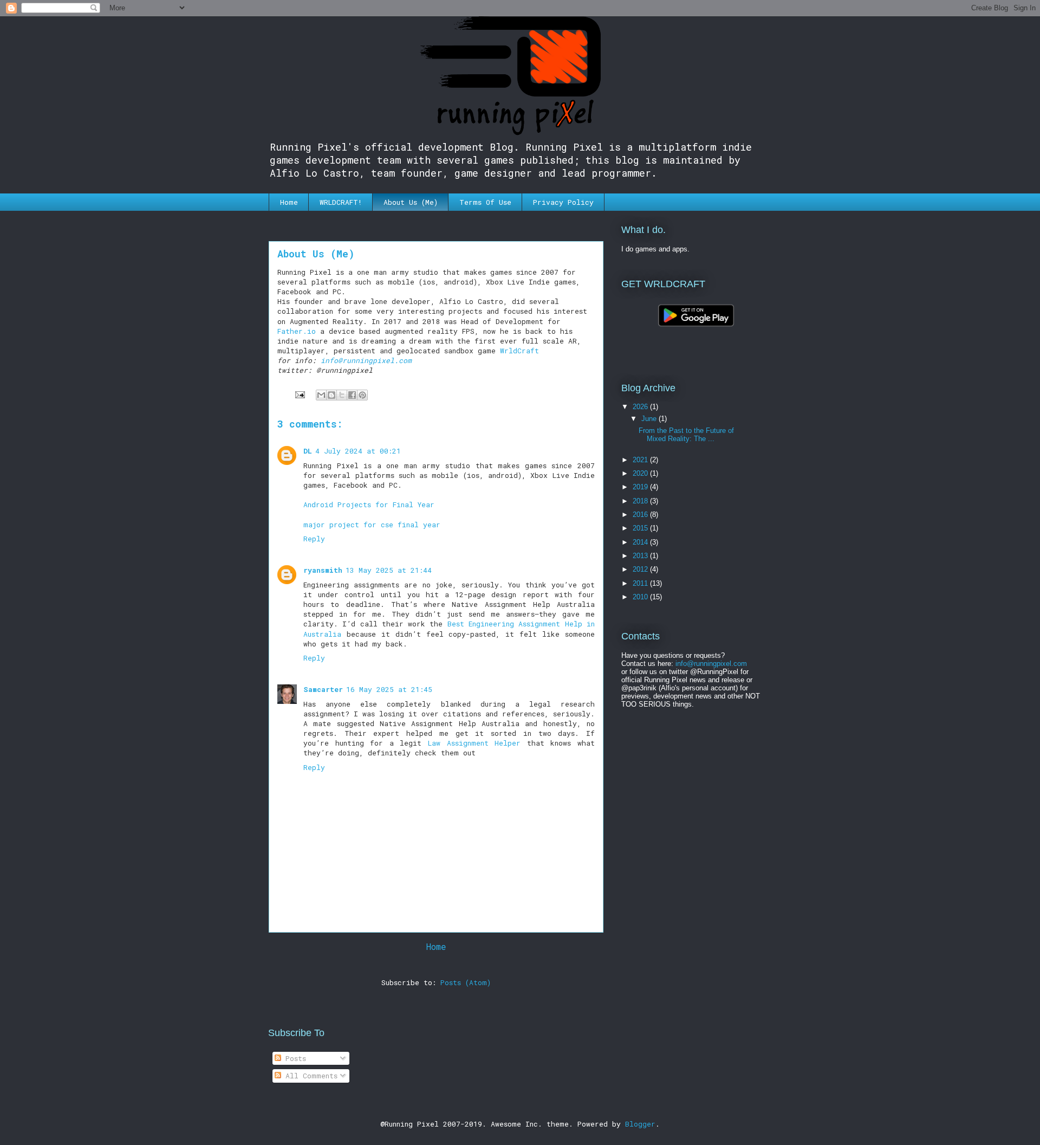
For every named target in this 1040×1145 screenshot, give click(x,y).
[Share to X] (341, 395)
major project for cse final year (371, 524)
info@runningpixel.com (366, 360)
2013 (641, 556)
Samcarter (323, 689)
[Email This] (321, 395)
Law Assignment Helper (474, 743)
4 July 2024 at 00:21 (358, 451)
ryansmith (322, 570)
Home (289, 202)
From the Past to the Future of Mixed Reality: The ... (686, 434)
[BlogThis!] (331, 395)
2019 (641, 487)
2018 (641, 501)
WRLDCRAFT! (341, 202)
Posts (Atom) (465, 982)
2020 (641, 473)
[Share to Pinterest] (362, 395)
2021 (641, 460)
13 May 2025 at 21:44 (389, 570)
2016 (641, 514)
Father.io (296, 331)
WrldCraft (519, 350)
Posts (293, 1058)
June (650, 419)
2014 (641, 542)
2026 (641, 407)
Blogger (640, 1124)
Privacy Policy (563, 202)
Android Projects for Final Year (368, 504)
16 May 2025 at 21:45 (389, 689)
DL (307, 451)
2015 (641, 528)
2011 (641, 583)
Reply (314, 539)
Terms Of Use (485, 202)
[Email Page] (300, 394)
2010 (641, 597)
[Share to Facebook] (352, 395)
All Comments (309, 1076)
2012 (641, 569)
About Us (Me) (411, 202)
